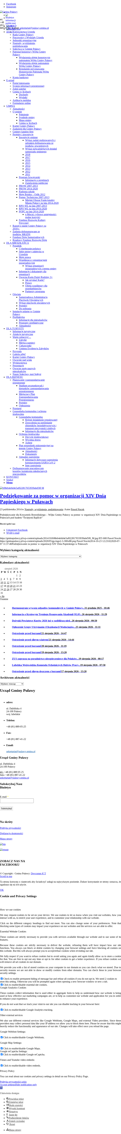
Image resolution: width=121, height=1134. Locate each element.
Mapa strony (6, 838)
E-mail (4, 796)
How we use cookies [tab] (10, 909)
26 (8, 589)
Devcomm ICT (38, 873)
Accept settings (7, 1084)
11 (5, 582)
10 (1, 582)
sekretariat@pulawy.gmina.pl (34, 28)
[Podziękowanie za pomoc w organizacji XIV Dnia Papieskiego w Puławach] (22, 488)
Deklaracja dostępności (11, 833)
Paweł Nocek (77, 509)
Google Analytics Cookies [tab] (13, 987)
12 (8, 582)
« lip (2, 596)
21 (14, 586)
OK (2, 890)
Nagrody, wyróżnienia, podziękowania (44, 509)
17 (1, 586)
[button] (1, 1087)
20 (11, 586)
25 (5, 589)
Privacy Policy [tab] (7, 1071)
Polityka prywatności (10, 828)
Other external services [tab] (11, 1015)
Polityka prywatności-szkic (13, 1081)
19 (8, 586)
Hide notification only (26, 1084)
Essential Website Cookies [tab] (13, 931)
